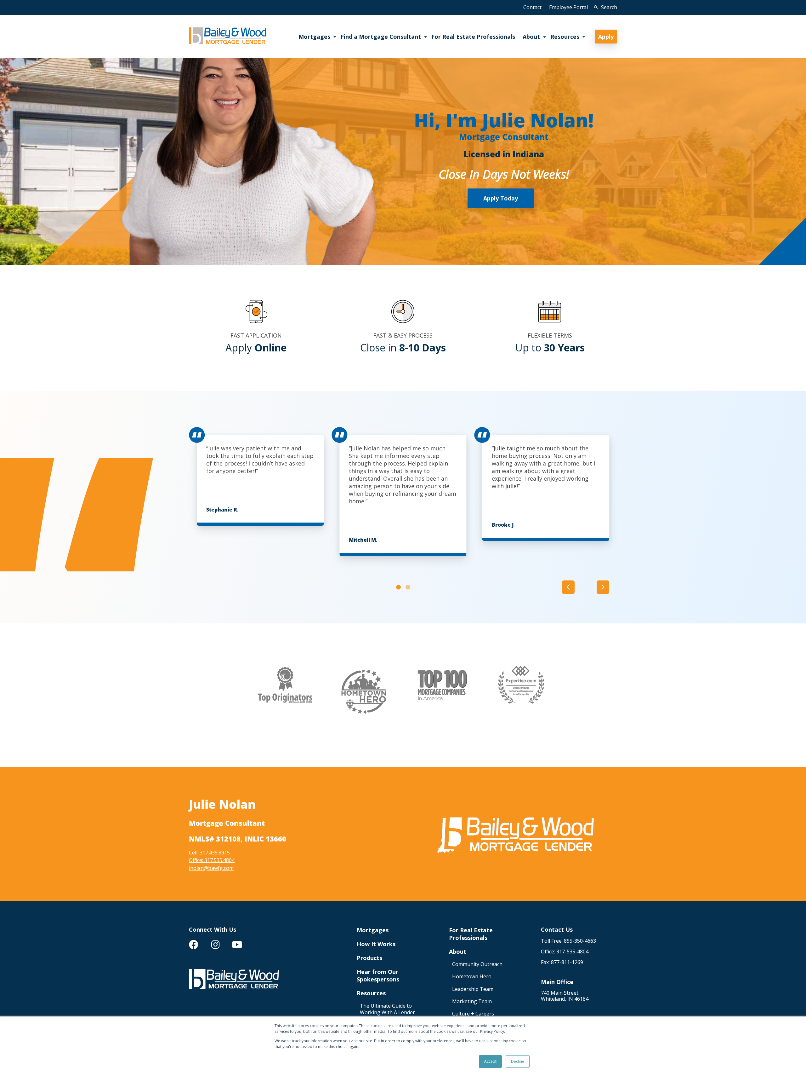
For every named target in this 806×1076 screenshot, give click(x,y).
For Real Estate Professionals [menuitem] (473, 36)
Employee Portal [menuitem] (568, 7)
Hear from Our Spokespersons (378, 975)
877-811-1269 (567, 962)
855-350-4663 (580, 941)
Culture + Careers (473, 1013)
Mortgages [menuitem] (314, 36)
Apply (606, 36)
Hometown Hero (471, 976)
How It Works (376, 944)
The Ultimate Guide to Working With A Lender (387, 1009)
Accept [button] (490, 1061)
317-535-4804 (572, 951)
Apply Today (500, 198)
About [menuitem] (531, 36)
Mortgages (373, 930)
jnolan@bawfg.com (211, 868)
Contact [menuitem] (532, 7)
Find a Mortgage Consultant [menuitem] (381, 36)
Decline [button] (517, 1061)
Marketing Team (472, 1001)
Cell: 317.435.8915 (209, 852)
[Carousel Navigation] (585, 587)
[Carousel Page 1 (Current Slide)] (398, 587)
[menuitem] (193, 944)
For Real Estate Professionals (471, 933)
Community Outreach (477, 964)
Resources (371, 993)
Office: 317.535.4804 (212, 860)
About (457, 951)
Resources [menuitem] (564, 36)
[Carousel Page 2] (408, 587)
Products (369, 958)
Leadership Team (472, 989)
